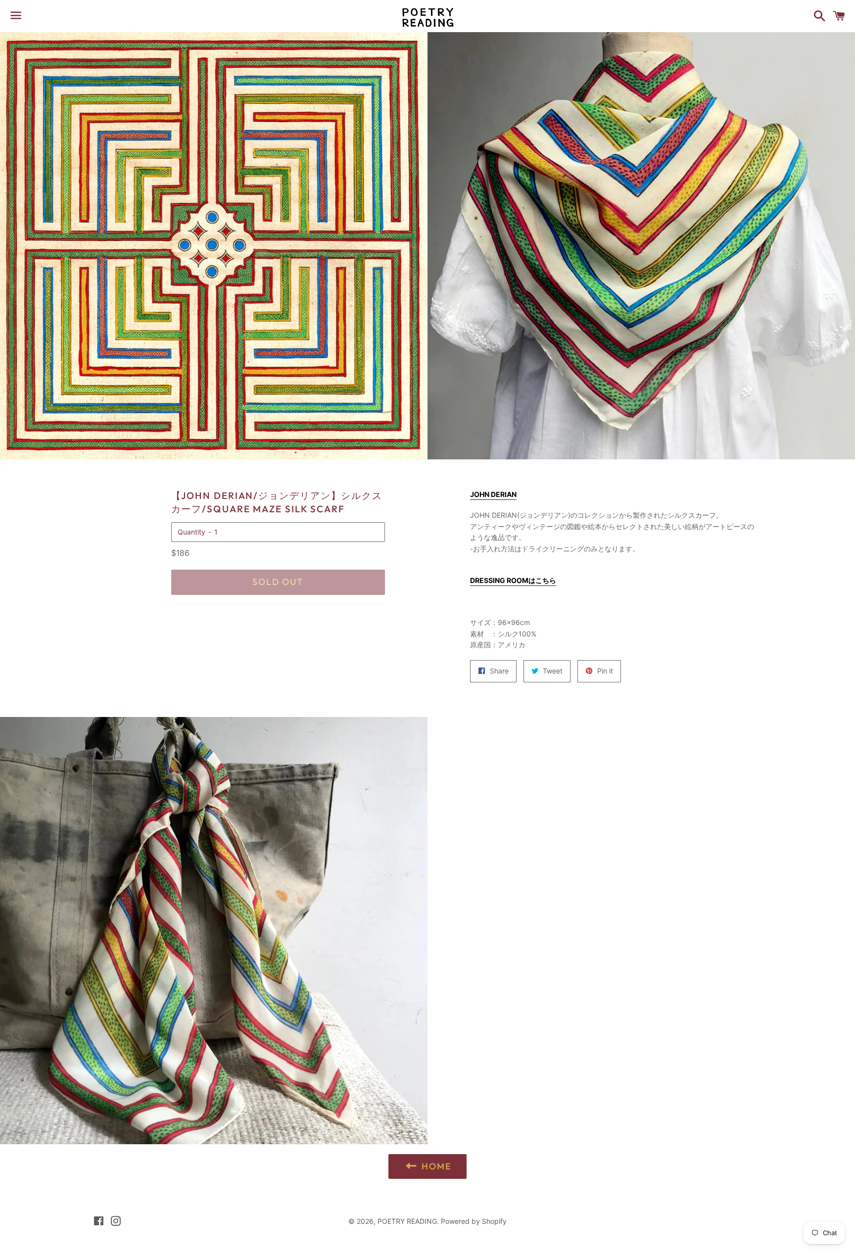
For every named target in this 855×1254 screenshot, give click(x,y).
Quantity (191, 532)
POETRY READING (407, 1221)
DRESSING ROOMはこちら (513, 580)
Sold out (277, 581)
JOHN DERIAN (493, 494)
